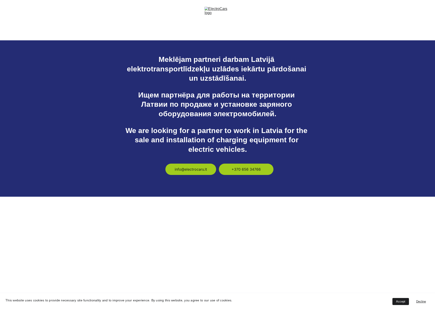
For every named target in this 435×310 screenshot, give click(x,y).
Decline (421, 301)
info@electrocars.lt (191, 169)
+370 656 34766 (246, 169)
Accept (400, 301)
